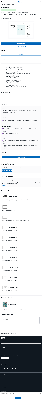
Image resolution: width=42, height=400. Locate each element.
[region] (21, 396)
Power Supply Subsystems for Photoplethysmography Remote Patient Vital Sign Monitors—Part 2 (21, 146)
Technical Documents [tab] (6, 95)
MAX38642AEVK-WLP (13, 237)
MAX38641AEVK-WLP (13, 287)
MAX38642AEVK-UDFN (13, 257)
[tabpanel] (21, 76)
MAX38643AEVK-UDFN (13, 227)
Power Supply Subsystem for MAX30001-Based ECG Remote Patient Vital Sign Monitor (20, 120)
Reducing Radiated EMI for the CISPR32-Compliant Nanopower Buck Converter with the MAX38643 (20, 129)
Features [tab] (3, 59)
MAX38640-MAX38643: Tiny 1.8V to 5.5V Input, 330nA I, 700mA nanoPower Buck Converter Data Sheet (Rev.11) (19, 111)
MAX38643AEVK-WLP (13, 277)
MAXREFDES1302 (12, 304)
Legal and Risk (3, 374)
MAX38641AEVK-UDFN (13, 267)
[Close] (40, 393)
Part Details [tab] (4, 62)
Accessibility (3, 378)
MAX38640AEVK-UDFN (13, 247)
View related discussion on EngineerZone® (8, 333)
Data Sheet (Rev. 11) (21, 43)
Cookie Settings (3, 391)
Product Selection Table (22, 46)
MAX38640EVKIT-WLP (13, 217)
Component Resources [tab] (7, 101)
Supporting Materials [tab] (6, 98)
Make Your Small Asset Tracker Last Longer (11, 137)
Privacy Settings (3, 387)
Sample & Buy (21, 54)
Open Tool (4, 185)
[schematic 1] (21, 30)
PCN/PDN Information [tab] (6, 104)
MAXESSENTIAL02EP (13, 196)
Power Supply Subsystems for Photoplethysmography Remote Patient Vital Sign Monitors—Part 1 (21, 141)
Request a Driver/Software (6, 170)
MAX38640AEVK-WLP (13, 207)
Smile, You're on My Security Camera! (10, 133)
